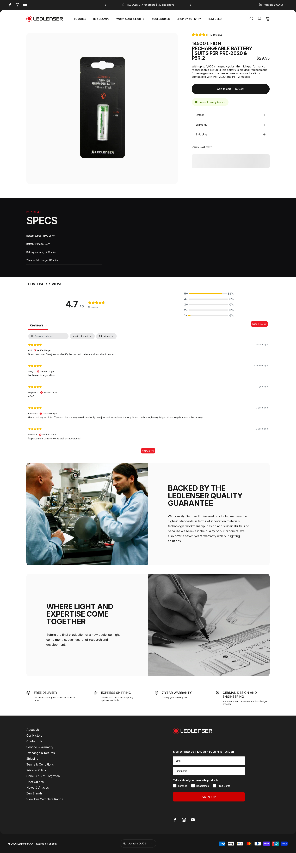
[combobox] (273, 5)
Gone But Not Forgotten (43, 776)
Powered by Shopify (45, 843)
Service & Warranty (39, 747)
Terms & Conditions (40, 764)
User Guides (35, 782)
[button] (209, 293)
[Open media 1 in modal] (102, 108)
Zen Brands (34, 793)
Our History (34, 735)
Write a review (259, 324)
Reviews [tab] (38, 325)
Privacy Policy (36, 770)
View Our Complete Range (44, 799)
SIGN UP (209, 797)
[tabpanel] (148, 395)
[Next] (190, 5)
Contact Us (34, 741)
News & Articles (37, 787)
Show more (148, 451)
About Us (33, 729)
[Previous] (106, 5)
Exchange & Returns (40, 753)
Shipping (32, 758)
